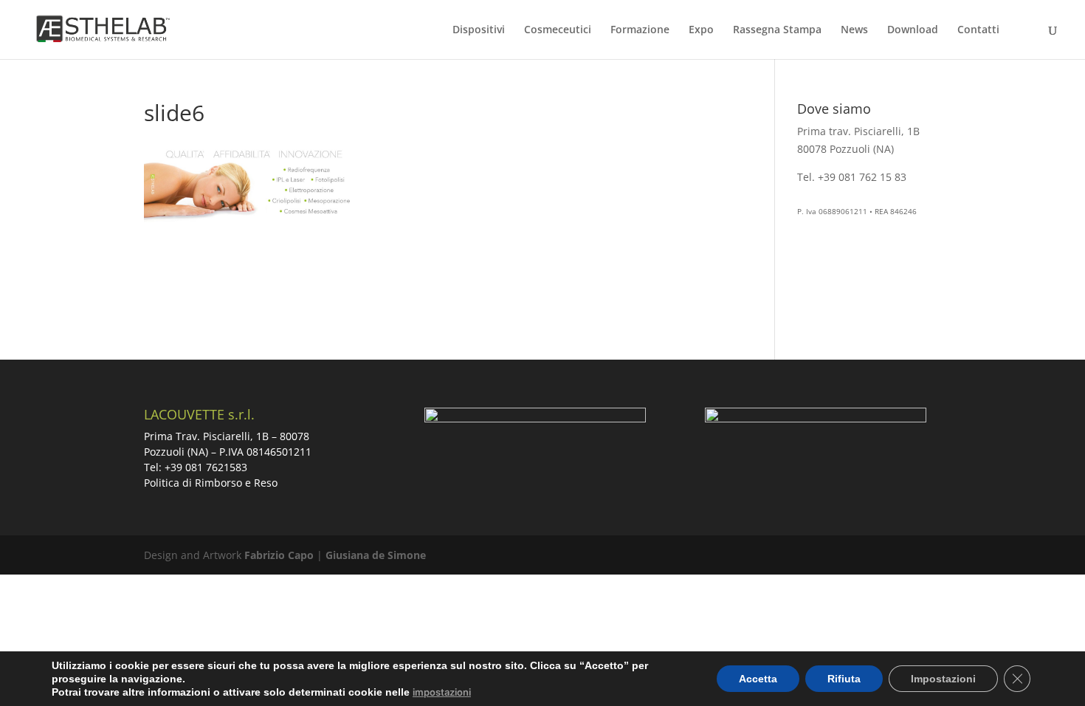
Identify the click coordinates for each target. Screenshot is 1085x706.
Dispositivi (478, 30)
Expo (701, 30)
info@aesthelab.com (847, 194)
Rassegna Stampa (777, 30)
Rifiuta (844, 679)
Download (912, 30)
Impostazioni (943, 679)
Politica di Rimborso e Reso (211, 483)
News (854, 30)
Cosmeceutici (557, 30)
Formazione (639, 30)
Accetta (758, 679)
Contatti (978, 30)
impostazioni (442, 692)
